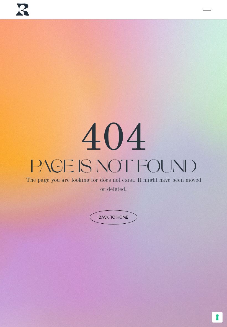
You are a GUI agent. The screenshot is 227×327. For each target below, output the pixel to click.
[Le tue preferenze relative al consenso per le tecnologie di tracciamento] (217, 317)
